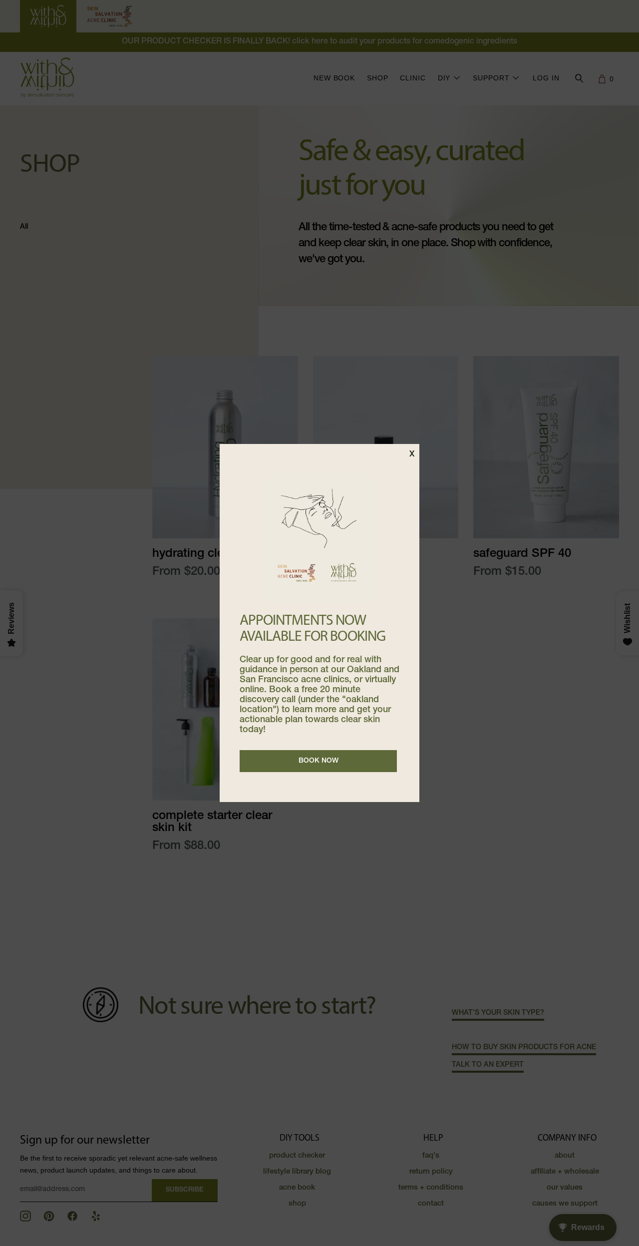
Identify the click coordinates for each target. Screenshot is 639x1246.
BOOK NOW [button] (318, 761)
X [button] (411, 455)
